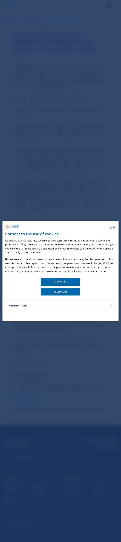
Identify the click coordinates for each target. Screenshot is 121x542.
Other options (18, 305)
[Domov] (13, 226)
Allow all (60, 281)
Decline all (60, 291)
